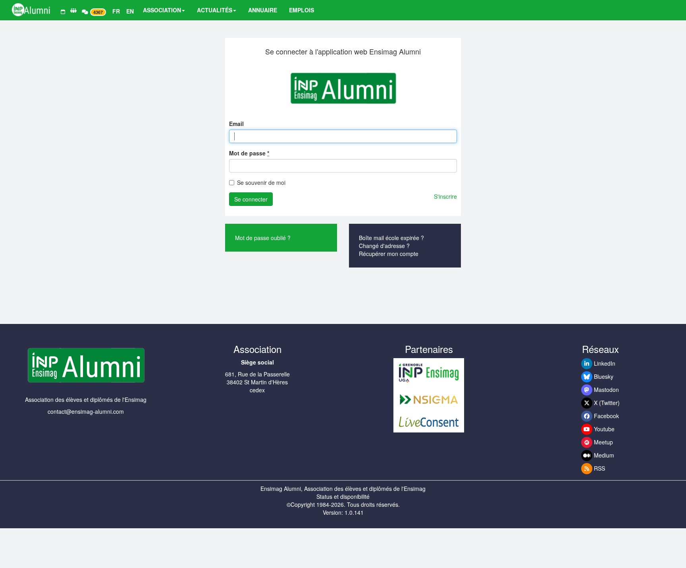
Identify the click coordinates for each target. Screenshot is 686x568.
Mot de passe (249, 153)
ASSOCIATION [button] (162, 10)
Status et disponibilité (343, 496)
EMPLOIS (301, 10)
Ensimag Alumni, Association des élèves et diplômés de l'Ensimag (343, 488)
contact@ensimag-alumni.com (86, 411)
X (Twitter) (606, 403)
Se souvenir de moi (261, 182)
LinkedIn (603, 363)
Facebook (605, 416)
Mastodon (605, 390)
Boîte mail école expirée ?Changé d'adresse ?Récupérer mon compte (391, 246)
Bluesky (602, 376)
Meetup (602, 442)
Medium (603, 455)
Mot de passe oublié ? (263, 238)
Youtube (603, 429)
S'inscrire (445, 196)
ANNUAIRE (262, 10)
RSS (598, 468)
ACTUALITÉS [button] (214, 10)
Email (236, 124)
